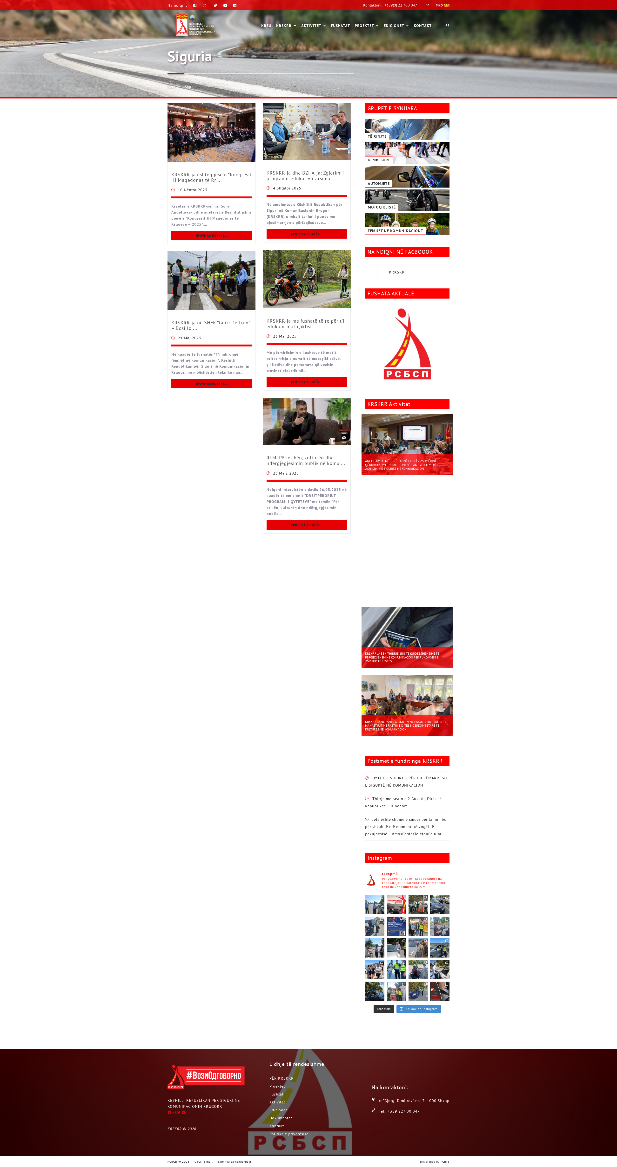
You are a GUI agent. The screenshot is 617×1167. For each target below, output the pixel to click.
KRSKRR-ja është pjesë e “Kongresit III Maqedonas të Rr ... (211, 177)
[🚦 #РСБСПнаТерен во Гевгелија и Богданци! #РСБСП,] (396, 948)
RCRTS (445, 1161)
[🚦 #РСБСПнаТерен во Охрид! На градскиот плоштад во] (374, 969)
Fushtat (276, 1094)
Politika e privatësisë (288, 1133)
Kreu (171, 86)
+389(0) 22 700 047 (400, 5)
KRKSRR (397, 272)
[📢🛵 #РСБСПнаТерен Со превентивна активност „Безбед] (396, 969)
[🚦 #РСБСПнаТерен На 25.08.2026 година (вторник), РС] (439, 904)
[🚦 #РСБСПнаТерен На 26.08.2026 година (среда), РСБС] (418, 904)
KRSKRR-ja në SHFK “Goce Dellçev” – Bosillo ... (210, 325)
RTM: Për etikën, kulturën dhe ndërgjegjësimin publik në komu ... (306, 460)
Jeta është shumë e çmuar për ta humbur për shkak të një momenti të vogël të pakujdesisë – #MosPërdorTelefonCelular (406, 826)
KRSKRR (284, 26)
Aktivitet (311, 26)
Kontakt (423, 25)
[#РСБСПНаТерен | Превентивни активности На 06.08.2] (418, 991)
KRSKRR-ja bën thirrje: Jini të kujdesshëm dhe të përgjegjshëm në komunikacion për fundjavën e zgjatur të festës (402, 657)
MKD (440, 5)
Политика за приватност (233, 1161)
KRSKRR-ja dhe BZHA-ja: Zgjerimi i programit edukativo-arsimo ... (306, 176)
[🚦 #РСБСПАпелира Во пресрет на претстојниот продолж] (396, 904)
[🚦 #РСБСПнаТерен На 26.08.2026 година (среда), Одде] (374, 904)
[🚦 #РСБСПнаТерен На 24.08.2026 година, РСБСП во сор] (374, 926)
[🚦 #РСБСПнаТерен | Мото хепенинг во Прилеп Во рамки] (418, 926)
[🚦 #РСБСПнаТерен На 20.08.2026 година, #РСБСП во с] (374, 948)
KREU (266, 25)
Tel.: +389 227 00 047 (399, 1111)
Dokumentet (280, 1117)
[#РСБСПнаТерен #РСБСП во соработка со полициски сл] (418, 969)
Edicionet (394, 26)
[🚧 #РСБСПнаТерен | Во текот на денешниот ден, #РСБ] (418, 948)
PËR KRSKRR (281, 1078)
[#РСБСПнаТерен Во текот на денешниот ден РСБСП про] (396, 991)
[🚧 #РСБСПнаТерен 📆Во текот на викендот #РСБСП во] (439, 948)
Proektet (364, 26)
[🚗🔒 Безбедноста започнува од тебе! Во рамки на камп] (374, 991)
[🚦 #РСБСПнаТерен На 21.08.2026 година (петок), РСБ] (439, 926)
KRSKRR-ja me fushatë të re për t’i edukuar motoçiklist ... (305, 324)
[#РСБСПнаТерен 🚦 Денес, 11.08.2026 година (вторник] (439, 969)
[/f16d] (205, 5)
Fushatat (340, 25)
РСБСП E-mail (203, 1161)
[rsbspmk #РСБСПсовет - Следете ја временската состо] (439, 991)
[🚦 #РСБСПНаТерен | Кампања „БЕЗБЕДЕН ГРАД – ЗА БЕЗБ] (396, 926)
